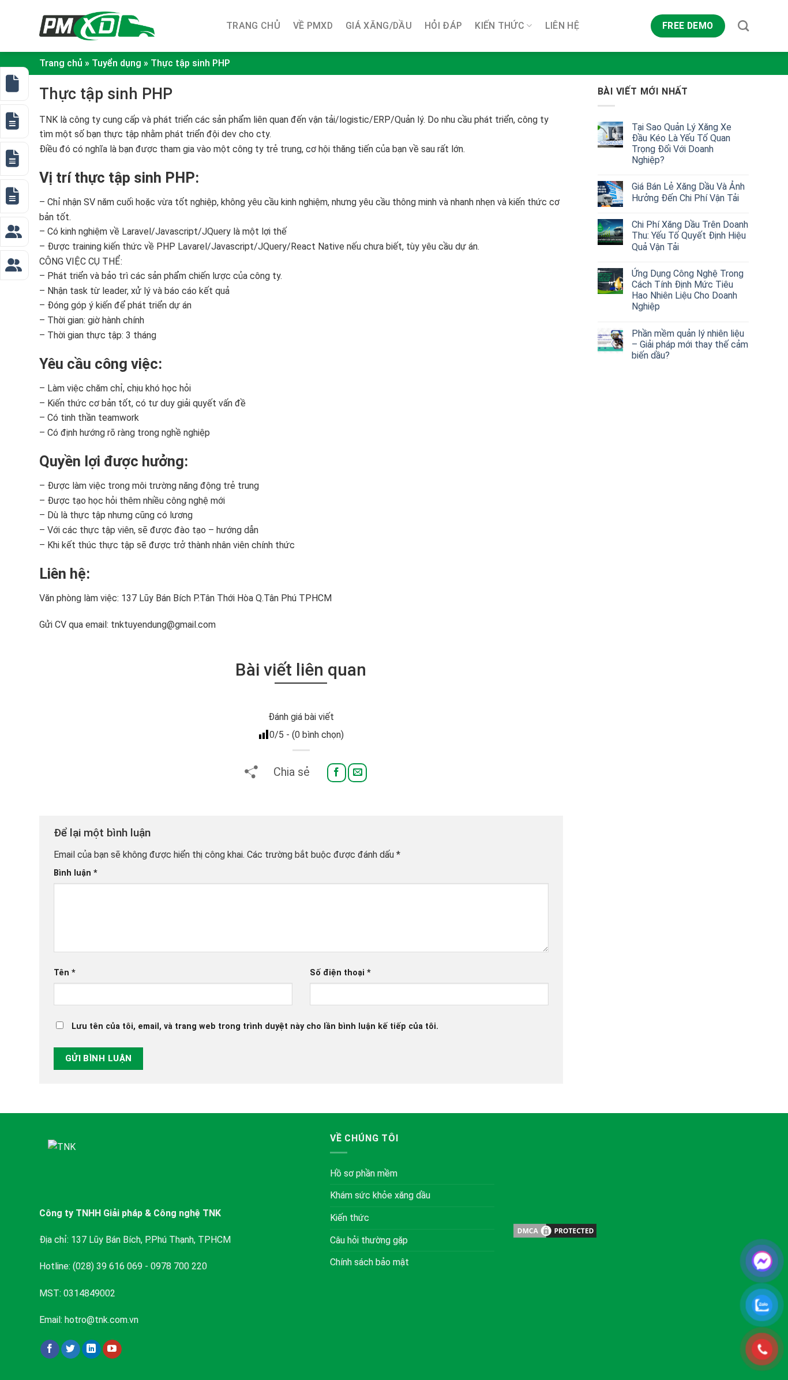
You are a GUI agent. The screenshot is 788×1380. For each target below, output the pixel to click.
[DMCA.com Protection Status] (555, 1229)
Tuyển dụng (116, 63)
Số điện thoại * (340, 973)
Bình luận (75, 873)
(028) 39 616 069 (107, 1266)
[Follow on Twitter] (70, 1349)
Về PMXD (313, 25)
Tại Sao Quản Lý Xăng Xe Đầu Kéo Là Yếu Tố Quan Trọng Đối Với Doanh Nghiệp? (681, 144)
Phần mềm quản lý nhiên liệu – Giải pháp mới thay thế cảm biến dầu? (690, 344)
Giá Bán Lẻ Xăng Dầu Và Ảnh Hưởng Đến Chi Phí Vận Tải (688, 192)
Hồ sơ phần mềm (363, 1173)
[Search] (743, 25)
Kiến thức (499, 25)
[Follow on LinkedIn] (91, 1349)
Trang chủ (253, 25)
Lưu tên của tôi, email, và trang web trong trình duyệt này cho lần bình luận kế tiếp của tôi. (255, 1026)
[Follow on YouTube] (112, 1349)
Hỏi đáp (443, 25)
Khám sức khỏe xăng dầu (380, 1195)
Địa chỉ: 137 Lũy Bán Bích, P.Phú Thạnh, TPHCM (135, 1239)
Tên (65, 973)
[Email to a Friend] (357, 772)
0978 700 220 (179, 1266)
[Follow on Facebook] (49, 1349)
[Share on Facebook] (336, 772)
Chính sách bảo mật (369, 1262)
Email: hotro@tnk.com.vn (88, 1319)
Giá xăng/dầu (379, 25)
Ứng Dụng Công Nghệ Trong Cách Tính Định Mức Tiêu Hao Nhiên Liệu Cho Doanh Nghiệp (688, 290)
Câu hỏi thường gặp (369, 1240)
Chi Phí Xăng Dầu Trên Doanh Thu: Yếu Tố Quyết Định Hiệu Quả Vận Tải (690, 235)
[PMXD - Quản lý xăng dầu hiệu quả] (97, 26)
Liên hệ (562, 25)
